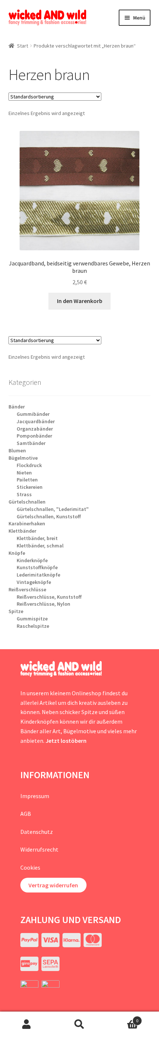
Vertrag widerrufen (53, 885)
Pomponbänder (34, 435)
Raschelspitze (33, 626)
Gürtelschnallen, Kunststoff (49, 516)
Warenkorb (122, 1018)
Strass (24, 494)
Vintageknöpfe (34, 582)
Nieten (24, 472)
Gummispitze (32, 618)
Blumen (17, 450)
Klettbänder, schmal (40, 545)
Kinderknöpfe (32, 560)
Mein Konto (26, 1024)
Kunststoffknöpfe (37, 567)
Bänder (17, 406)
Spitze (16, 611)
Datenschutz (36, 831)
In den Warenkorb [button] (79, 301)
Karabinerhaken (27, 523)
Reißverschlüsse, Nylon (43, 604)
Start (22, 45)
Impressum (34, 796)
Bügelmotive (23, 458)
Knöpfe (17, 553)
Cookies (30, 867)
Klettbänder (22, 531)
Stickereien (30, 487)
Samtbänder (31, 443)
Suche (79, 1024)
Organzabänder (35, 428)
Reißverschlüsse (27, 589)
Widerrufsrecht (39, 849)
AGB (25, 813)
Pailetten (27, 479)
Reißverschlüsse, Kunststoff (49, 597)
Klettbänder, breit (37, 538)
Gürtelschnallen (27, 501)
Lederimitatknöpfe (38, 574)
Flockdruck (29, 465)
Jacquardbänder (36, 421)
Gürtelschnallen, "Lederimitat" (53, 509)
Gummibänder (33, 414)
